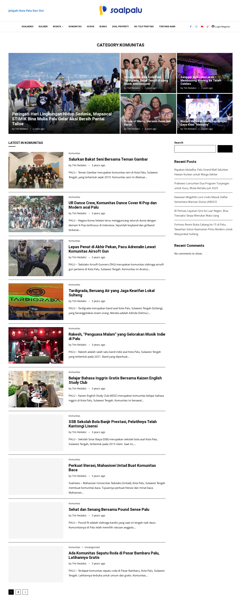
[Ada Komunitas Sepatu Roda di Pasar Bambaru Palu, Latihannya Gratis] (35, 564)
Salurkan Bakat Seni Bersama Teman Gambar (108, 159)
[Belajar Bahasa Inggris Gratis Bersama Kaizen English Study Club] (35, 389)
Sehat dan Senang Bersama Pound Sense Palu (109, 509)
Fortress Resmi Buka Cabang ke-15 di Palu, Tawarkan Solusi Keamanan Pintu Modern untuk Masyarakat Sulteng (203, 229)
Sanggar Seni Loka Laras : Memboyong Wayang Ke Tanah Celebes (200, 80)
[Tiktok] (207, 26)
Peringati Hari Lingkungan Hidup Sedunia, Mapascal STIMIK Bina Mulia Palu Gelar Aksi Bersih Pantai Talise (62, 119)
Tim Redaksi (21, 128)
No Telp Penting (144, 26)
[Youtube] (202, 26)
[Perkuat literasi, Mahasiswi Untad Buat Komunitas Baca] (35, 476)
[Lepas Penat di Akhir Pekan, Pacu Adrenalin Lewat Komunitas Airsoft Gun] (35, 258)
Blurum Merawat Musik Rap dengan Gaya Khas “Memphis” (203, 123)
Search (178, 142)
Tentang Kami (167, 26)
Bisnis (103, 26)
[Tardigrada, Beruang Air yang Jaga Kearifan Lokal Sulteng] (35, 301)
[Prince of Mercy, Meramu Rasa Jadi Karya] (148, 114)
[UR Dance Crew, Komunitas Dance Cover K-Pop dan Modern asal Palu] (35, 214)
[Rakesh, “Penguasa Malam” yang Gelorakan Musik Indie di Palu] (35, 345)
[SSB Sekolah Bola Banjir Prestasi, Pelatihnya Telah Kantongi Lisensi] (35, 433)
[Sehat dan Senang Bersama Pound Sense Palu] (35, 520)
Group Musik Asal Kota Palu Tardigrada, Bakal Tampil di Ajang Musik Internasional (146, 80)
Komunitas (75, 26)
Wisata (57, 26)
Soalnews (27, 26)
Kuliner (43, 26)
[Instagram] (196, 26)
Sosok (90, 26)
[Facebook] (190, 26)
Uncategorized (92, 547)
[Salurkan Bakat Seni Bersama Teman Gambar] (35, 170)
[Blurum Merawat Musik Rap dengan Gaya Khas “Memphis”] (205, 114)
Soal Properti (120, 26)
